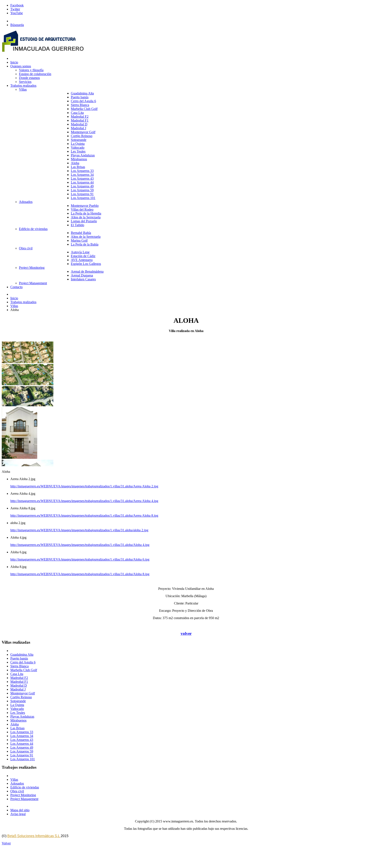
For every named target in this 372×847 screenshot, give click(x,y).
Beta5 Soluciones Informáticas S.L (34, 836)
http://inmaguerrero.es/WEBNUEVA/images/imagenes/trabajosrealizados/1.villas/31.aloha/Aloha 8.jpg (79, 574)
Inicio (14, 298)
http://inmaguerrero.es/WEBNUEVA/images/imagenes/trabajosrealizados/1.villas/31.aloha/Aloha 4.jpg (79, 545)
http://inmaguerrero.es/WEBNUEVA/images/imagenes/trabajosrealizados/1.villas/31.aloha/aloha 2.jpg (79, 530)
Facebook (17, 5)
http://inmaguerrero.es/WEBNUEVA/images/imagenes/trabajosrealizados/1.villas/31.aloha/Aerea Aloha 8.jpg (84, 515)
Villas (14, 306)
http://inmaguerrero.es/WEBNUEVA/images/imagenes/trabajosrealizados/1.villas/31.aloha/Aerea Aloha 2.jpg (84, 486)
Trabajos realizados (23, 302)
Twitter (15, 9)
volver (186, 633)
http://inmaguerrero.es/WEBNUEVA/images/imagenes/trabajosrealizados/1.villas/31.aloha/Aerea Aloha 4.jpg (84, 501)
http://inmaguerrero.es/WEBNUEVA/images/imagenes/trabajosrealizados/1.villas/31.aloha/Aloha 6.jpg (79, 559)
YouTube (16, 13)
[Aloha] (27, 362)
